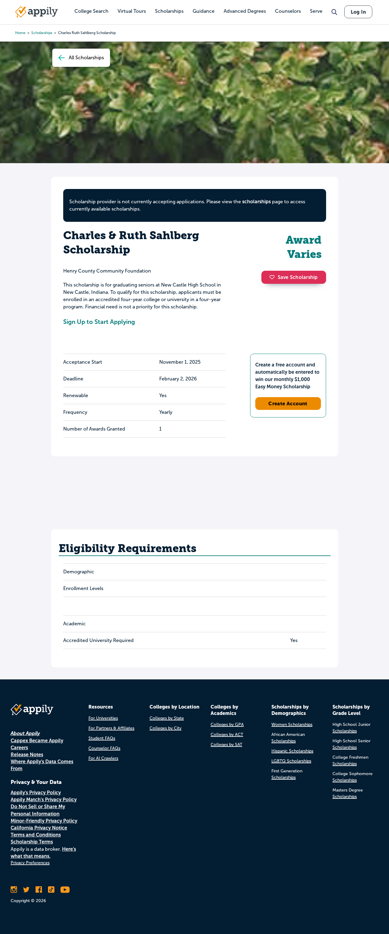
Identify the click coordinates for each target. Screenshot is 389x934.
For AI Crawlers (103, 758)
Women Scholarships (291, 724)
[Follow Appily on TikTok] (51, 889)
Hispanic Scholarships (292, 751)
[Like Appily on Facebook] (39, 889)
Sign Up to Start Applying (99, 321)
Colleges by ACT (227, 734)
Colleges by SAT (226, 744)
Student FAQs (101, 738)
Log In (358, 12)
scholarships (256, 201)
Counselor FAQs (104, 748)
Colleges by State (167, 718)
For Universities (103, 718)
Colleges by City (165, 728)
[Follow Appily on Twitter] (26, 889)
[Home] (36, 12)
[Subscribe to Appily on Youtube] (65, 889)
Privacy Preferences (30, 862)
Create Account (288, 403)
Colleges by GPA (227, 724)
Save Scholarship (298, 277)
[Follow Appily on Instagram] (14, 889)
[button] (273, 277)
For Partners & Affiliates (111, 728)
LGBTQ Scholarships (291, 761)
